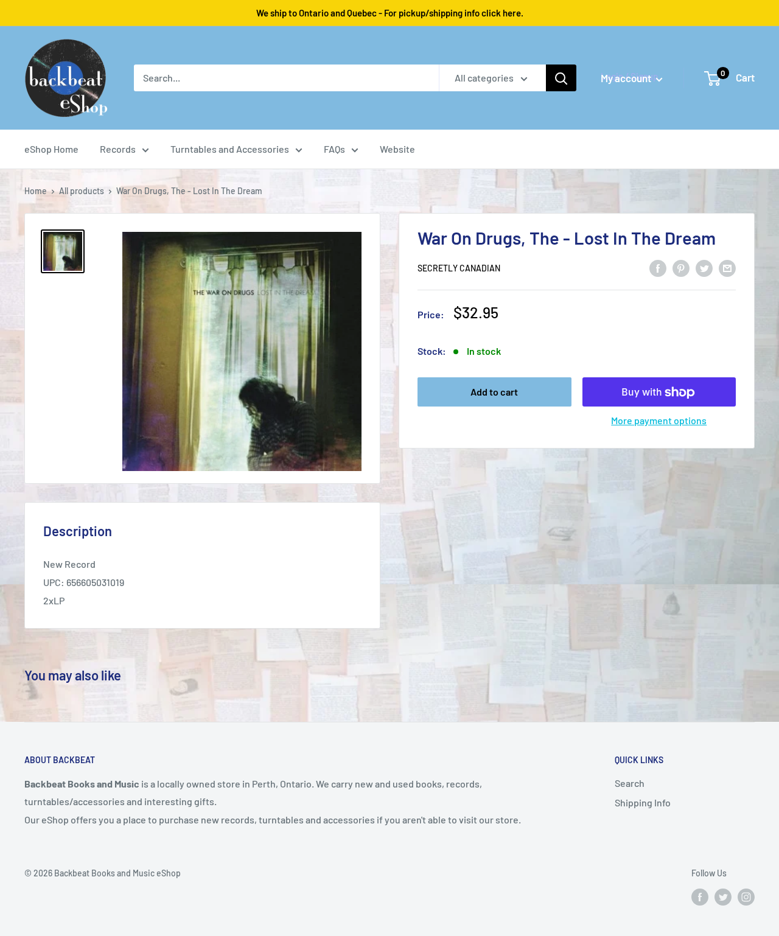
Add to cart (494, 392)
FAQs (334, 149)
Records (118, 149)
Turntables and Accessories (229, 149)
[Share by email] (727, 267)
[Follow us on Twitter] (723, 897)
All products (81, 191)
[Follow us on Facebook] (699, 897)
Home (35, 191)
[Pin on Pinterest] (681, 267)
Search (630, 783)
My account (627, 78)
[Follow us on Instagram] (746, 897)
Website (397, 149)
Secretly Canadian (458, 269)
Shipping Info (643, 802)
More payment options (659, 421)
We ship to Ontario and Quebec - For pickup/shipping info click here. (389, 12)
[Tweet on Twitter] (704, 267)
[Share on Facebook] (657, 267)
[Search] (561, 78)
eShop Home (51, 149)
